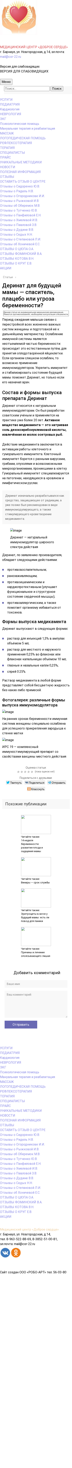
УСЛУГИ (6, 100)
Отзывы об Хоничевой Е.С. (20, 244)
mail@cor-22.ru (10, 57)
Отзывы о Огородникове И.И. (22, 196)
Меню (6, 82)
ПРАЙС (5, 157)
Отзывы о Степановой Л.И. (20, 239)
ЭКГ (3, 119)
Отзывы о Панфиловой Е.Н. (20, 215)
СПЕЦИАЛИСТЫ (12, 153)
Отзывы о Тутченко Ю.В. (18, 210)
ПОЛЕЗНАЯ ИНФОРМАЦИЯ (20, 172)
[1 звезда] (19, 772)
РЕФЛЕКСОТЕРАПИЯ (16, 143)
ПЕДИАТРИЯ (10, 104)
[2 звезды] (22, 772)
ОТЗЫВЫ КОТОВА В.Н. (17, 258)
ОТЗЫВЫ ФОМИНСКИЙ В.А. (21, 254)
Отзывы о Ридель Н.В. (17, 191)
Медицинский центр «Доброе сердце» (29, 1229)
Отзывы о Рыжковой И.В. (19, 201)
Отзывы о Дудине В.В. (17, 230)
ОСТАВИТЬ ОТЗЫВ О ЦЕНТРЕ (22, 181)
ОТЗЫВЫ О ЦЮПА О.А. (17, 249)
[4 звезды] (29, 772)
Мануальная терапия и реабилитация (27, 128)
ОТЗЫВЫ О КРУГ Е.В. (16, 263)
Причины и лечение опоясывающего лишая (35, 954)
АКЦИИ (5, 268)
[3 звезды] (25, 772)
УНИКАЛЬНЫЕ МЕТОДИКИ (21, 162)
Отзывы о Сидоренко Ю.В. (20, 186)
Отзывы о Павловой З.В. (18, 225)
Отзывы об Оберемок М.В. (20, 206)
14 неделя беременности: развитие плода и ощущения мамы (32, 846)
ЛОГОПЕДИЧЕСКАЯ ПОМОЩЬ (23, 138)
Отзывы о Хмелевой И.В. (19, 220)
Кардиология (9, 109)
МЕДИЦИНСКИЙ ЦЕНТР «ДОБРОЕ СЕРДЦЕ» (34, 47)
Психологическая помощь (19, 124)
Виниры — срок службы (35, 882)
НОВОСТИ (7, 167)
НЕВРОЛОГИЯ (10, 114)
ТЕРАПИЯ (7, 148)
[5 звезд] (32, 772)
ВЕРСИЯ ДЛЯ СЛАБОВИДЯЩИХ (24, 71)
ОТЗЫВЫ (7, 177)
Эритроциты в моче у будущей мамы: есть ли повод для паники (35, 917)
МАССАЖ (7, 133)
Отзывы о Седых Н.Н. (16, 234)
